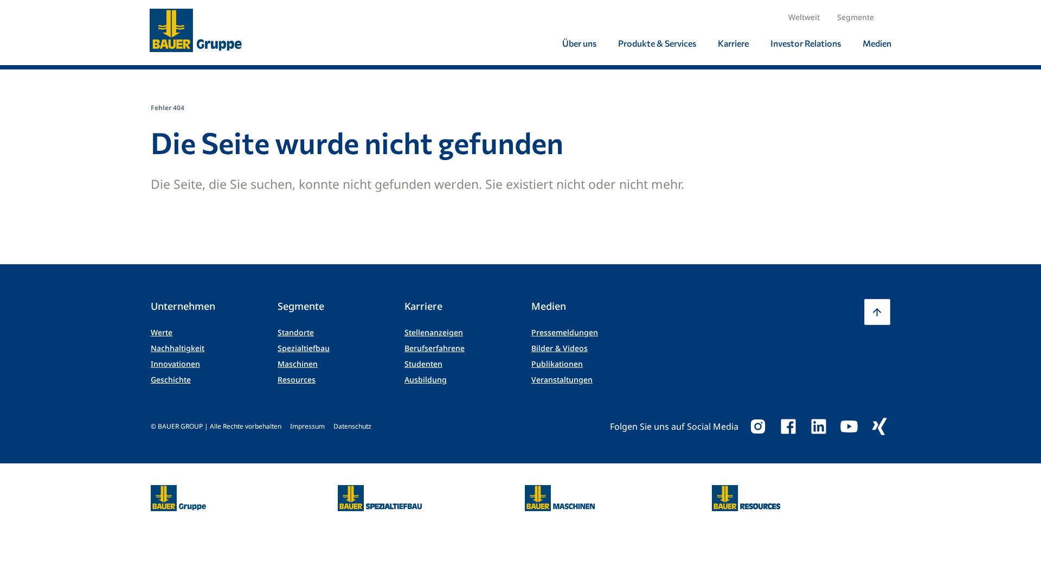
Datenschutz (352, 426)
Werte (161, 332)
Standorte (296, 332)
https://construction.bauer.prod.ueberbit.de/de (380, 492)
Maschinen (298, 364)
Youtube (849, 426)
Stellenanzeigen (433, 332)
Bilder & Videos (559, 348)
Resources (297, 379)
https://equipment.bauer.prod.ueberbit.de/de (560, 492)
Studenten (423, 364)
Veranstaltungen (562, 379)
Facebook (788, 426)
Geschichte (171, 379)
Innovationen (175, 364)
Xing (879, 426)
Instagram (758, 426)
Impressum (307, 426)
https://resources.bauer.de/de (746, 492)
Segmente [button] (855, 17)
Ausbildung (425, 379)
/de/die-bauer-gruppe (167, 498)
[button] (877, 312)
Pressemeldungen (564, 332)
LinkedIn (819, 426)
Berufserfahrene (434, 348)
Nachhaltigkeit (177, 348)
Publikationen (557, 364)
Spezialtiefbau (304, 348)
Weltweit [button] (804, 17)
